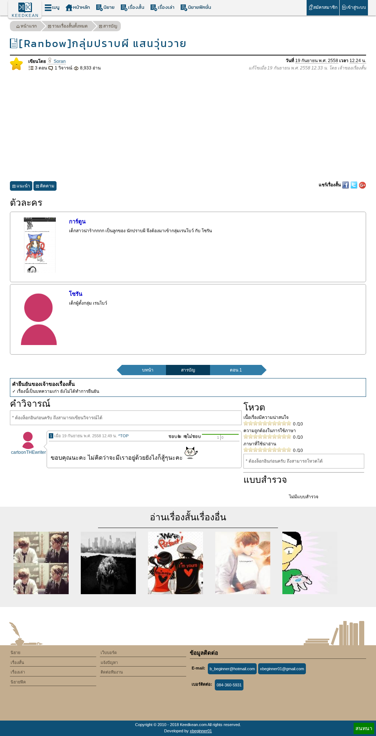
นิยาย (109, 7)
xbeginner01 (201, 731)
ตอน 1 (236, 370)
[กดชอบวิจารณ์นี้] (173, 436)
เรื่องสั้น (136, 7)
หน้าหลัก (81, 7)
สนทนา (363, 728)
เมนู (55, 7)
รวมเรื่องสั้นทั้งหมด (70, 26)
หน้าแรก (29, 26)
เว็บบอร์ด (109, 652)
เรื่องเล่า (166, 7)
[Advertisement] (188, 126)
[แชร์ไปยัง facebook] (346, 184)
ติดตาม (47, 186)
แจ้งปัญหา (109, 662)
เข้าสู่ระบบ (356, 7)
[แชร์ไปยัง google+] (362, 184)
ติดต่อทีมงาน (112, 672)
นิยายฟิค (18, 682)
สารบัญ (110, 26)
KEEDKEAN (25, 15)
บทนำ (147, 370)
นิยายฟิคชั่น (199, 7)
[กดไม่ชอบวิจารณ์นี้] (192, 436)
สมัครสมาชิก (325, 7)
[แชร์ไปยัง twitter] (354, 184)
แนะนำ (23, 186)
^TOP (123, 436)
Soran (59, 61)
